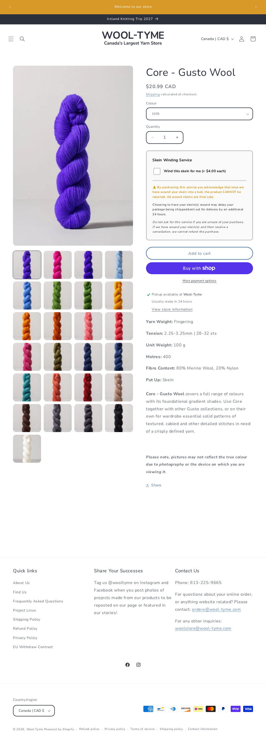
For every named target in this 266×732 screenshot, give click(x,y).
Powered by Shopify (59, 729)
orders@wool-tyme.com (216, 609)
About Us (21, 582)
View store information (172, 309)
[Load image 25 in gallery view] (27, 449)
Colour (151, 103)
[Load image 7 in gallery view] (88, 295)
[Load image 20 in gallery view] (119, 387)
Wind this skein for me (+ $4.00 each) (195, 171)
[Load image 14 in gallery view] (58, 357)
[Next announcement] (256, 7)
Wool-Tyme (34, 729)
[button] (11, 39)
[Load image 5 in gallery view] (27, 295)
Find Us (19, 592)
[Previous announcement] (10, 7)
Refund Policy (25, 628)
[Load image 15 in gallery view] (88, 357)
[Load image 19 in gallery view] (88, 387)
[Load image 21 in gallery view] (27, 418)
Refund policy (89, 729)
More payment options (199, 281)
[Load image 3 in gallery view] (88, 265)
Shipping (153, 94)
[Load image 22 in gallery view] (58, 418)
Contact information (202, 729)
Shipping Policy (26, 619)
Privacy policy (115, 729)
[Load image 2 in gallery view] (58, 265)
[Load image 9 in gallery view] (27, 326)
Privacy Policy (25, 637)
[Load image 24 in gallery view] (119, 418)
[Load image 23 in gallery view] (88, 418)
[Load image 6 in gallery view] (58, 295)
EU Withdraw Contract (33, 646)
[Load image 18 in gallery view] (58, 387)
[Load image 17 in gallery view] (27, 387)
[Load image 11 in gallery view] (88, 326)
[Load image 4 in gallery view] (119, 265)
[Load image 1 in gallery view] (27, 265)
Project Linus (24, 610)
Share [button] (156, 485)
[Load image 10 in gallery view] (58, 326)
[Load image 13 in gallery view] (27, 357)
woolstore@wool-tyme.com (203, 628)
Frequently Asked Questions (38, 601)
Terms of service (142, 729)
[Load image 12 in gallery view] (119, 326)
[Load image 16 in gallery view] (119, 357)
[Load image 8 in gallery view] (119, 295)
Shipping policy (171, 729)
